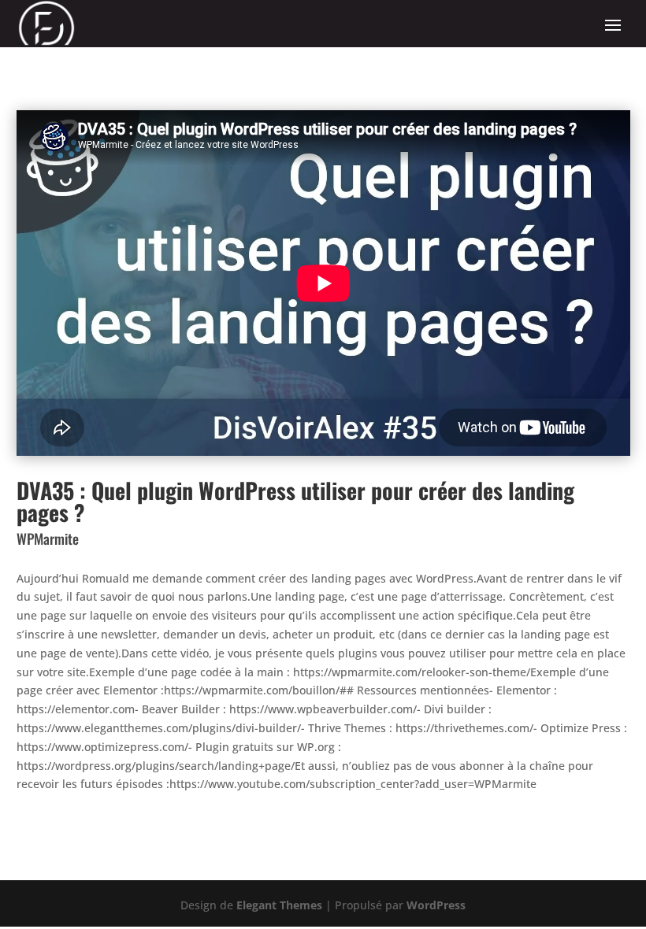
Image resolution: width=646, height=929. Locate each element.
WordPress (436, 905)
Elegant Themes (279, 905)
